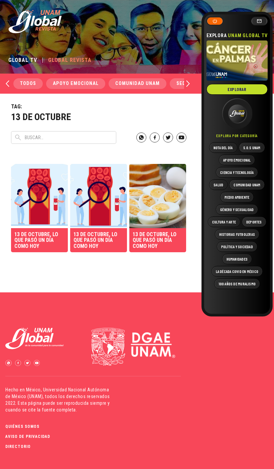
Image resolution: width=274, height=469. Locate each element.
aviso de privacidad (27, 436)
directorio (18, 446)
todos (28, 83)
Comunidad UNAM (137, 83)
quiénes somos (22, 426)
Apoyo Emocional (76, 83)
